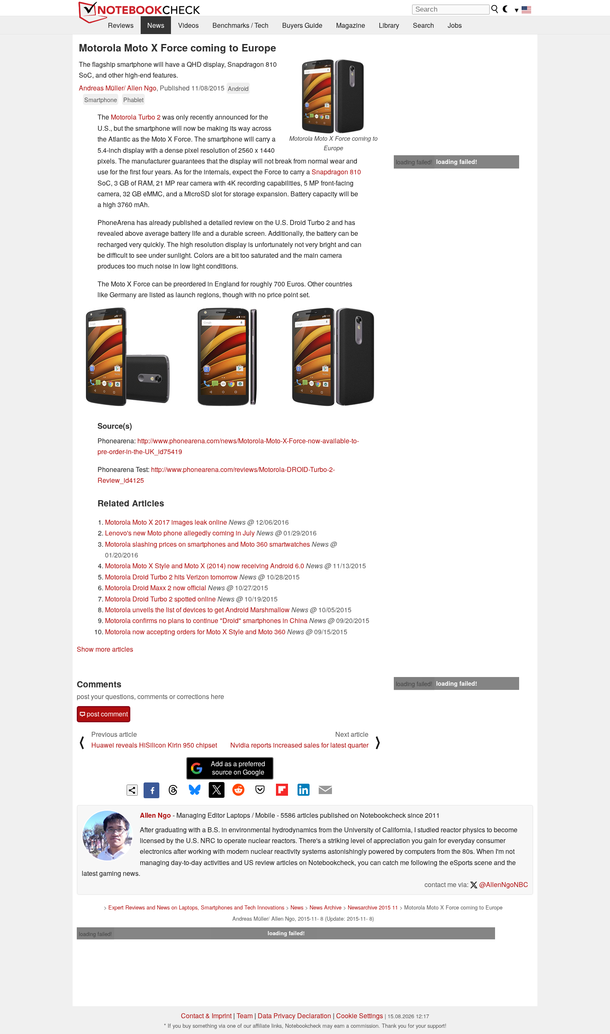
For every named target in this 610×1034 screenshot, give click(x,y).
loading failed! (414, 162)
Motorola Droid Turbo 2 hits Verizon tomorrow (171, 577)
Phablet (133, 99)
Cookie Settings (359, 1015)
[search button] (495, 9)
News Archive (326, 907)
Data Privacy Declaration (294, 1015)
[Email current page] (325, 790)
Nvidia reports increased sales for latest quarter (299, 745)
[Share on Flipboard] (282, 790)
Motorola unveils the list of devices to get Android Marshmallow (197, 609)
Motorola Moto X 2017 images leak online (166, 522)
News (155, 25)
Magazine (350, 25)
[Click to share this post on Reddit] (238, 790)
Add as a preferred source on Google (238, 768)
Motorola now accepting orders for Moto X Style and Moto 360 (195, 631)
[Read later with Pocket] (260, 790)
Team (245, 1015)
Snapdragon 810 (336, 171)
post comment (106, 714)
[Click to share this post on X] (216, 790)
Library (389, 25)
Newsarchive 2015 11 (373, 907)
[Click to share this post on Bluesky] (195, 790)
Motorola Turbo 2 (136, 117)
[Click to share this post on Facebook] (151, 790)
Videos (188, 25)
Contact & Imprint (206, 1015)
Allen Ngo (155, 815)
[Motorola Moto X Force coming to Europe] (333, 96)
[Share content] (132, 790)
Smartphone (100, 99)
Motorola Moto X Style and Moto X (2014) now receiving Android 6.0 (204, 565)
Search (423, 25)
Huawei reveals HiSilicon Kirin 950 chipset (154, 745)
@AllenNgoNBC (503, 884)
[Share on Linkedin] (303, 790)
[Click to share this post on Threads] (173, 790)
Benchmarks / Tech (240, 25)
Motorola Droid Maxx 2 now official (155, 587)
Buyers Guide (302, 25)
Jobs (455, 25)
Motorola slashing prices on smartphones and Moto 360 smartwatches (207, 544)
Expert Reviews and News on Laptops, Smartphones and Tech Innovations (196, 907)
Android (238, 88)
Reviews (121, 25)
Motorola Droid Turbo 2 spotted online (160, 599)
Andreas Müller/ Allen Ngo (117, 88)
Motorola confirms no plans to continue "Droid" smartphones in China (206, 620)
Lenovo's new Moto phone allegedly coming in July (180, 533)
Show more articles (105, 649)
